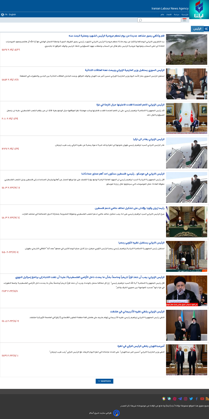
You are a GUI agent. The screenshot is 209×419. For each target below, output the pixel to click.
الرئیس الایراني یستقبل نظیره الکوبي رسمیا (141, 242)
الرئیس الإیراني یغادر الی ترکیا (148, 139)
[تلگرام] (179, 399)
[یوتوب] (201, 399)
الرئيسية (185, 14)
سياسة (176, 14)
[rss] (206, 399)
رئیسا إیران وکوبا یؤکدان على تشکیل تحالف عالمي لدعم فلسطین (129, 208)
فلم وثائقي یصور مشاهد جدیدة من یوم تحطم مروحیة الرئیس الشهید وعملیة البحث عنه (116, 35)
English (12, 14)
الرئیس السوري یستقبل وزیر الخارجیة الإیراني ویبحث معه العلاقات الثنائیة (124, 70)
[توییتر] (190, 399)
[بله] (168, 399)
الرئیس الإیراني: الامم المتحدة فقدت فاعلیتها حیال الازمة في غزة (130, 104)
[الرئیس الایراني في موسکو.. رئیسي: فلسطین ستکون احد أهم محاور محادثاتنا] (186, 187)
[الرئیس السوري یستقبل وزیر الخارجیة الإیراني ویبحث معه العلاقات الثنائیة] (186, 83)
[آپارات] (174, 399)
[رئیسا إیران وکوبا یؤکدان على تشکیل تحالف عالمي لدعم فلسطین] (186, 221)
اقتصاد (169, 14)
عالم (162, 14)
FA (6, 14)
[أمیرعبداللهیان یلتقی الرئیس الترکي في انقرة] (186, 359)
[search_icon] (140, 20)
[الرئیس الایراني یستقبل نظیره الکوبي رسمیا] (186, 256)
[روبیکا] (163, 399)
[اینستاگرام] (185, 399)
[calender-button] (184, 20)
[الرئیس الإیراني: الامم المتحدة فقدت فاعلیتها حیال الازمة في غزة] (186, 118)
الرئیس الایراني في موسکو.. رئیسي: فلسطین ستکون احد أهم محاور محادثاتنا (122, 173)
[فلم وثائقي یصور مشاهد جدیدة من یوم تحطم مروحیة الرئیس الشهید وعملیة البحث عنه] (186, 49)
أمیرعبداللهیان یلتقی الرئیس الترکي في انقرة (141, 346)
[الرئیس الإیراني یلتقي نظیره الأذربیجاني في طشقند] (186, 325)
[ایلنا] (199, 9)
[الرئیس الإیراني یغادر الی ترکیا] (186, 152)
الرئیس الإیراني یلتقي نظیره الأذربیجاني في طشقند (137, 311)
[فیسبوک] (196, 399)
